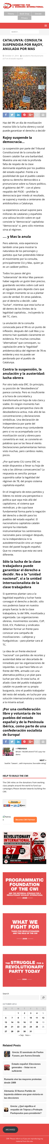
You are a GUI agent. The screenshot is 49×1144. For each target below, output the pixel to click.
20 (6, 1026)
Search (6, 993)
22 (18, 1026)
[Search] (43, 997)
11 (37, 1017)
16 (24, 1022)
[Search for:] (24, 31)
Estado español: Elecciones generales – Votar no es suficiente (26, 1067)
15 (18, 1022)
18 (37, 1022)
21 (12, 1026)
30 (24, 1031)
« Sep (21, 1035)
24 (31, 1026)
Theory (11, 13)
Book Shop (24, 13)
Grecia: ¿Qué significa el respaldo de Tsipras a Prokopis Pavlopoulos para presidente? (26, 1109)
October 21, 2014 (12, 55)
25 (37, 1026)
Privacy (24, 18)
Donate (38, 13)
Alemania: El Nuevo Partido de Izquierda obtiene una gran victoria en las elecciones (23, 1094)
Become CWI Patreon (25, 819)
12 (43, 1017)
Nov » (27, 1035)
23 (24, 1026)
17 (31, 1022)
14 (12, 1022)
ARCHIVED (10, 1129)
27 (6, 1031)
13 (6, 1022)
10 (31, 1017)
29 (18, 1031)
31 (31, 1031)
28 (12, 1031)
